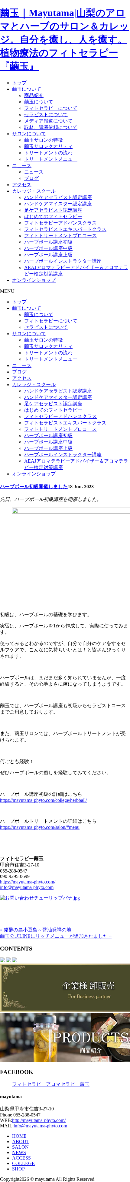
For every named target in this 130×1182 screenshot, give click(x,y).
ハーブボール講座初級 (48, 242)
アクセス (21, 184)
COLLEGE (23, 1163)
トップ (19, 82)
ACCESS (21, 1157)
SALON (20, 1147)
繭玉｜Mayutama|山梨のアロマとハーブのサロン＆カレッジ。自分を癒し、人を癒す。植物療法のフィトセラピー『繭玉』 (64, 39)
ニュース (21, 165)
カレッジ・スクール (34, 191)
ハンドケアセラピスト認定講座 (58, 197)
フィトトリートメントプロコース (60, 235)
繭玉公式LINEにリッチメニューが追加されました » (56, 936)
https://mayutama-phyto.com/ (27, 881)
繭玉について (26, 89)
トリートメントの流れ (48, 152)
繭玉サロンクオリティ (48, 146)
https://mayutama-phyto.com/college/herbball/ (43, 800)
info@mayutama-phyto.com (27, 887)
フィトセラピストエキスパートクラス (65, 229)
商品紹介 (34, 95)
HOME (19, 1136)
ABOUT (20, 1141)
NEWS (19, 1152)
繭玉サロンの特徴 (43, 140)
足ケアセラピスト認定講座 (53, 210)
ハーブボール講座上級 (48, 254)
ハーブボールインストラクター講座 (63, 261)
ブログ (31, 178)
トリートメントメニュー (50, 159)
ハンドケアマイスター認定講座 (58, 203)
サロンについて (29, 133)
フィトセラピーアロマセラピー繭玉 (50, 1084)
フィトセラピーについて (50, 108)
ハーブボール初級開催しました (34, 486)
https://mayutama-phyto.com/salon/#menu (40, 827)
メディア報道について (48, 120)
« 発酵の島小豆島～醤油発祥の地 (35, 929)
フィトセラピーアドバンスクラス (60, 222)
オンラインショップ (34, 280)
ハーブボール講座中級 (48, 248)
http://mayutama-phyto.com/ (39, 1120)
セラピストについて (46, 114)
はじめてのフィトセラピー (53, 216)
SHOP (18, 1168)
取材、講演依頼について (50, 127)
